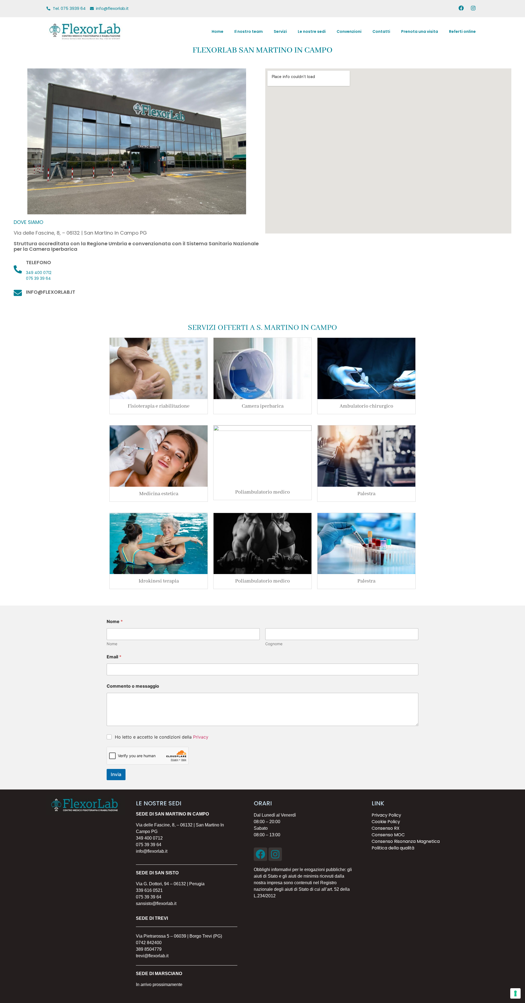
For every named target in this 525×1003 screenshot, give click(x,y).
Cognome (273, 643)
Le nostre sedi (312, 31)
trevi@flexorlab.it (152, 955)
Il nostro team (248, 31)
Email (114, 656)
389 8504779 (149, 949)
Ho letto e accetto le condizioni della (161, 737)
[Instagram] (275, 854)
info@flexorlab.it (50, 292)
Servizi (280, 31)
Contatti (381, 31)
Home (217, 31)
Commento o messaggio (133, 686)
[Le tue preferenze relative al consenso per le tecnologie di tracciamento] (515, 993)
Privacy (200, 737)
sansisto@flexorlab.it (156, 903)
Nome (112, 643)
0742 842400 (149, 942)
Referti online (462, 31)
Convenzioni (349, 31)
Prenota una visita (419, 31)
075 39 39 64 (38, 278)
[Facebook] (260, 854)
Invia (116, 774)
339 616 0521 (149, 890)
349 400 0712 (38, 272)
